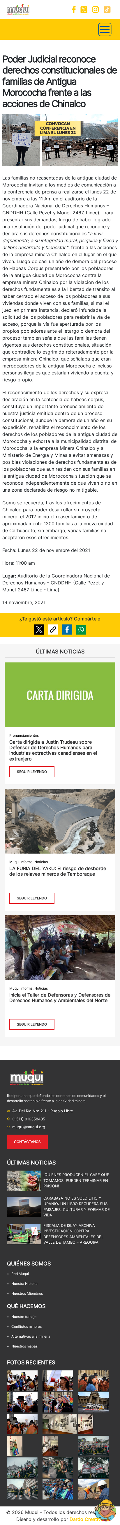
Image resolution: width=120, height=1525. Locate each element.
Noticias (41, 862)
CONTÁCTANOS (27, 1142)
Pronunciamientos (24, 735)
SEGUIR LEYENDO (32, 771)
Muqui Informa (21, 862)
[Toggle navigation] (104, 29)
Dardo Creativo (87, 1519)
